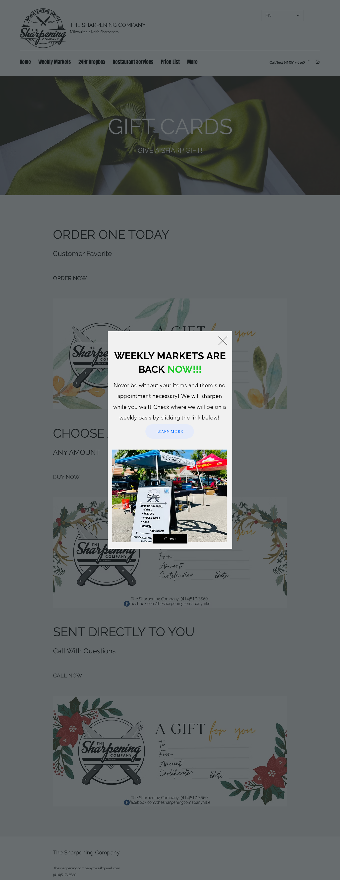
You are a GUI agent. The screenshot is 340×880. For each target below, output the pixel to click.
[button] (223, 340)
